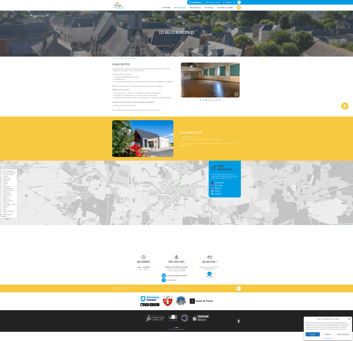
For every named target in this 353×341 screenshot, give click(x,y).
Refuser (328, 334)
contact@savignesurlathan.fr (177, 276)
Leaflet (332, 224)
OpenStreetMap (343, 224)
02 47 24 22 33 (171, 280)
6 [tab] (214, 100)
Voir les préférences (343, 334)
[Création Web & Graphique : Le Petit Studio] (239, 321)
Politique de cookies (328, 338)
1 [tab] (200, 100)
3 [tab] (206, 100)
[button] (349, 319)
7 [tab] (217, 100)
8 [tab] (219, 100)
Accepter (312, 334)
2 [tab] (203, 100)
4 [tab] (208, 100)
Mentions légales (182, 288)
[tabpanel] (210, 80)
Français (228, 2)
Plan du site (169, 288)
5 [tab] (211, 100)
